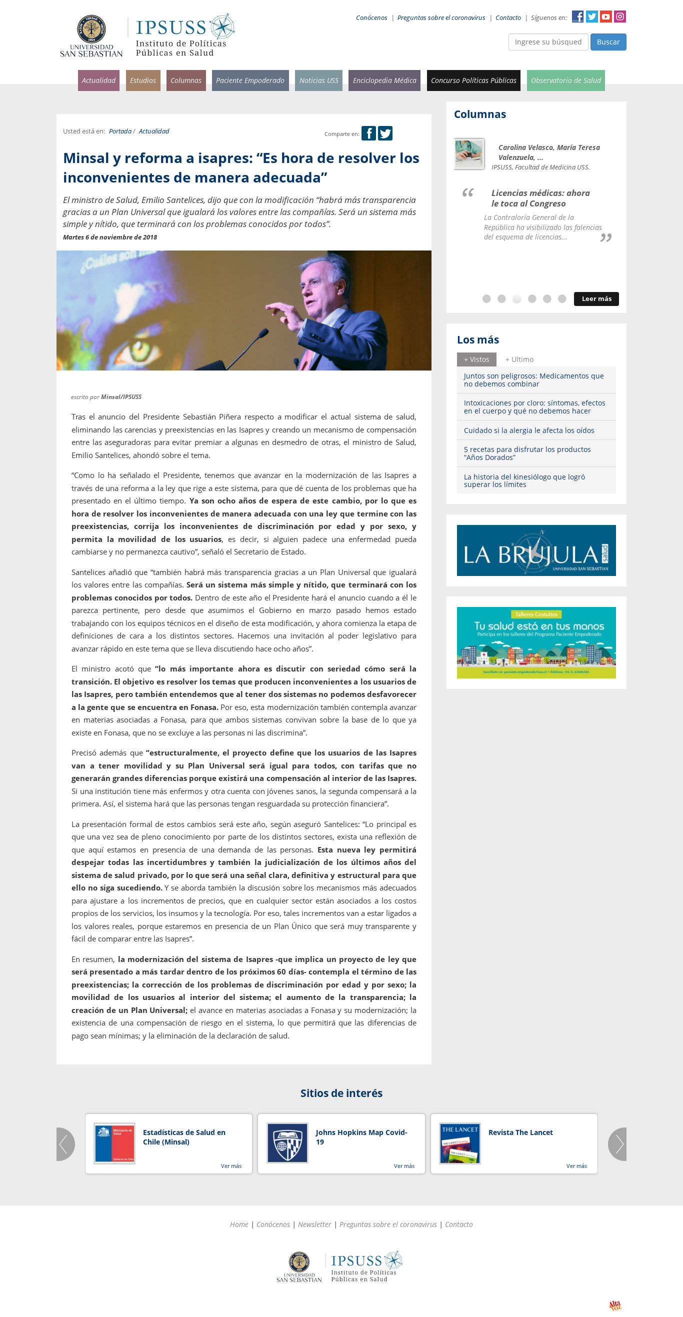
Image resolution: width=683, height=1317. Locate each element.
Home (239, 1224)
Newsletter (315, 1224)
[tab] (476, 359)
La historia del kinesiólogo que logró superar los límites (524, 480)
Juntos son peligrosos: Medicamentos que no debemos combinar (534, 379)
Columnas (186, 80)
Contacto (508, 18)
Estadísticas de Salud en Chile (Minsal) (184, 1137)
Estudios (143, 80)
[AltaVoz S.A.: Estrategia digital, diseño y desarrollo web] (615, 1306)
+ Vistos (477, 359)
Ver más (231, 1166)
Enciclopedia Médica (384, 80)
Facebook (578, 16)
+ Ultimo (520, 359)
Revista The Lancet (520, 1132)
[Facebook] (369, 134)
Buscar (608, 41)
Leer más (597, 298)
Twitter (592, 16)
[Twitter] (385, 134)
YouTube (606, 16)
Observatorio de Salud (566, 80)
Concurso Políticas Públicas (473, 80)
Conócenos (372, 18)
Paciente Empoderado (250, 80)
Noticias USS (319, 80)
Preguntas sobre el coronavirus (442, 18)
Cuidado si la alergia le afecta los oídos (529, 430)
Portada (120, 131)
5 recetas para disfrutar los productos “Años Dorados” (527, 453)
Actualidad (99, 80)
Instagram (620, 16)
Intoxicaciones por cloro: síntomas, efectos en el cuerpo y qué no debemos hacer (535, 406)
